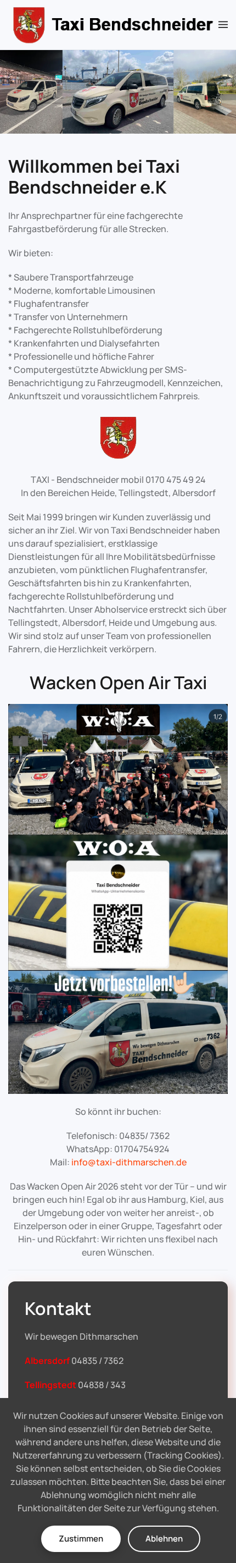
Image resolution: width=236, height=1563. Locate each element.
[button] (223, 24)
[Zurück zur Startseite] (113, 24)
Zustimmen (81, 1538)
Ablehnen (164, 1538)
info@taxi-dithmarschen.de (129, 1162)
